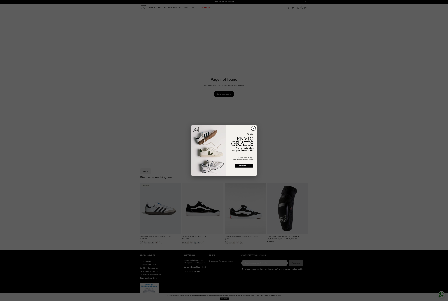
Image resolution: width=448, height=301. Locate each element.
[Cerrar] (253, 128)
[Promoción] (224, 150)
